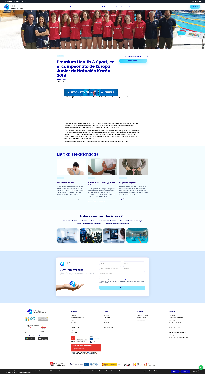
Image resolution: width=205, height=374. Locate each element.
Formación (119, 7)
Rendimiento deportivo (77, 317)
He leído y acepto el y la (116, 279)
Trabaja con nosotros (175, 330)
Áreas (79, 7)
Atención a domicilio (76, 327)
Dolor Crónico (74, 325)
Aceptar (175, 371)
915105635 (8, 1)
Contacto (172, 315)
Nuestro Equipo (141, 320)
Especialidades (92, 7)
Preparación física (109, 327)
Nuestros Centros (141, 317)
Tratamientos (106, 7)
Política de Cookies (174, 327)
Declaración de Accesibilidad (177, 332)
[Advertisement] (102, 110)
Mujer (72, 320)
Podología (106, 320)
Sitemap (171, 335)
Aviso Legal (172, 320)
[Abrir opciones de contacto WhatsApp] (201, 367)
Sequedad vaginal (127, 183)
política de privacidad (125, 279)
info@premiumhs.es (20, 1)
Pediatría (73, 322)
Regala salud (197, 1)
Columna (73, 315)
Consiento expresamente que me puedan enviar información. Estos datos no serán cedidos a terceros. (121, 282)
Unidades (69, 7)
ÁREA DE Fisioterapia (133, 61)
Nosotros (131, 7)
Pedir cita (196, 7)
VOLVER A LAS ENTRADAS (133, 56)
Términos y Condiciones (176, 317)
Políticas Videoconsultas (176, 325)
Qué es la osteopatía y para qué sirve (102, 184)
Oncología (74, 332)
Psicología (106, 322)
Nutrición (106, 325)
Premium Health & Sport (143, 315)
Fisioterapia (107, 317)
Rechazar (185, 371)
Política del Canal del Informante (178, 337)
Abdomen (60, 55)
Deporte (73, 330)
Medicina (106, 315)
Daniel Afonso (61, 79)
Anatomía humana (65, 183)
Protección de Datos (175, 322)
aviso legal (114, 279)
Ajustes (195, 371)
